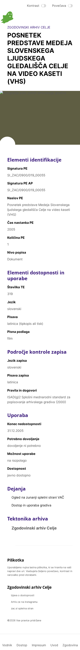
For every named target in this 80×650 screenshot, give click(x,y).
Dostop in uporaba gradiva (31, 505)
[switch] (36, 5)
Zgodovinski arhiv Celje (34, 528)
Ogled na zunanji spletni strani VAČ (38, 497)
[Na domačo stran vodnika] (20, 17)
